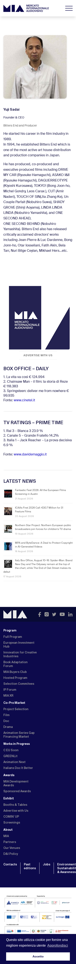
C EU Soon (11, 750)
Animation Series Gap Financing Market (19, 734)
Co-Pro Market (14, 703)
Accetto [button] (38, 956)
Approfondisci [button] (57, 945)
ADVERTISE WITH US (38, 355)
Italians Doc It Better (18, 768)
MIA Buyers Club (15, 672)
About (8, 830)
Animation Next (14, 762)
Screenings (11, 822)
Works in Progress (16, 744)
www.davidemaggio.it (30, 454)
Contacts (10, 864)
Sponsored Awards (17, 791)
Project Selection (15, 709)
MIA (6, 836)
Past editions (30, 866)
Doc (6, 721)
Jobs (46, 864)
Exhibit (8, 798)
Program (9, 630)
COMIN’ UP (11, 816)
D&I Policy (10, 854)
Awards (8, 775)
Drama (8, 727)
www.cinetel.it (24, 400)
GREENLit (10, 756)
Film (6, 715)
